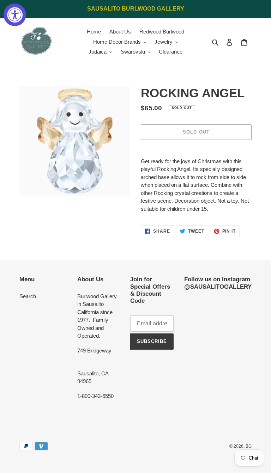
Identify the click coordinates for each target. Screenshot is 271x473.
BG (249, 446)
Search (27, 296)
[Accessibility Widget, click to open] (15, 15)
